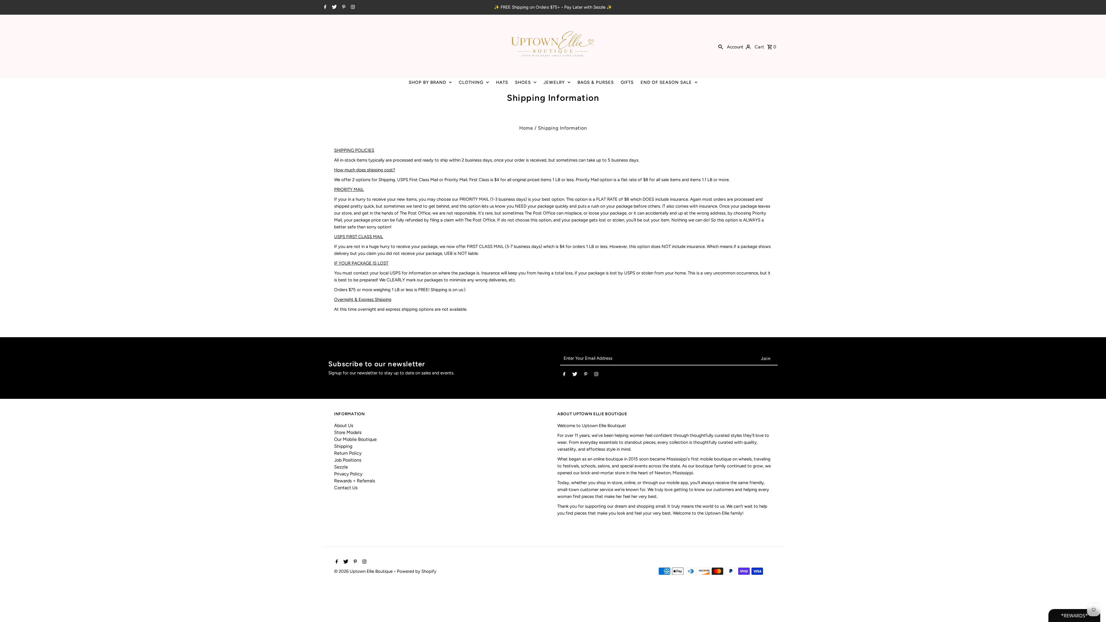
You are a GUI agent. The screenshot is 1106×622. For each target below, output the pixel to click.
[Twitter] (333, 7)
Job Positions (347, 460)
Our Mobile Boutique (355, 439)
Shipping (343, 446)
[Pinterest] (343, 7)
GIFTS (627, 82)
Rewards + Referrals (354, 480)
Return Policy (347, 453)
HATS (502, 82)
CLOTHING (471, 82)
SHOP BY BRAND (427, 82)
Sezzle (341, 467)
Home (526, 128)
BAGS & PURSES (595, 82)
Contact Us (345, 487)
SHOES (523, 82)
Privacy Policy (348, 474)
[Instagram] (352, 7)
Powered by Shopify (416, 571)
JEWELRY (554, 82)
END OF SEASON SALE (666, 82)
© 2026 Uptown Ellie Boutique (364, 571)
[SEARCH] (720, 46)
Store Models (347, 432)
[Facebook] (324, 7)
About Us (343, 425)
